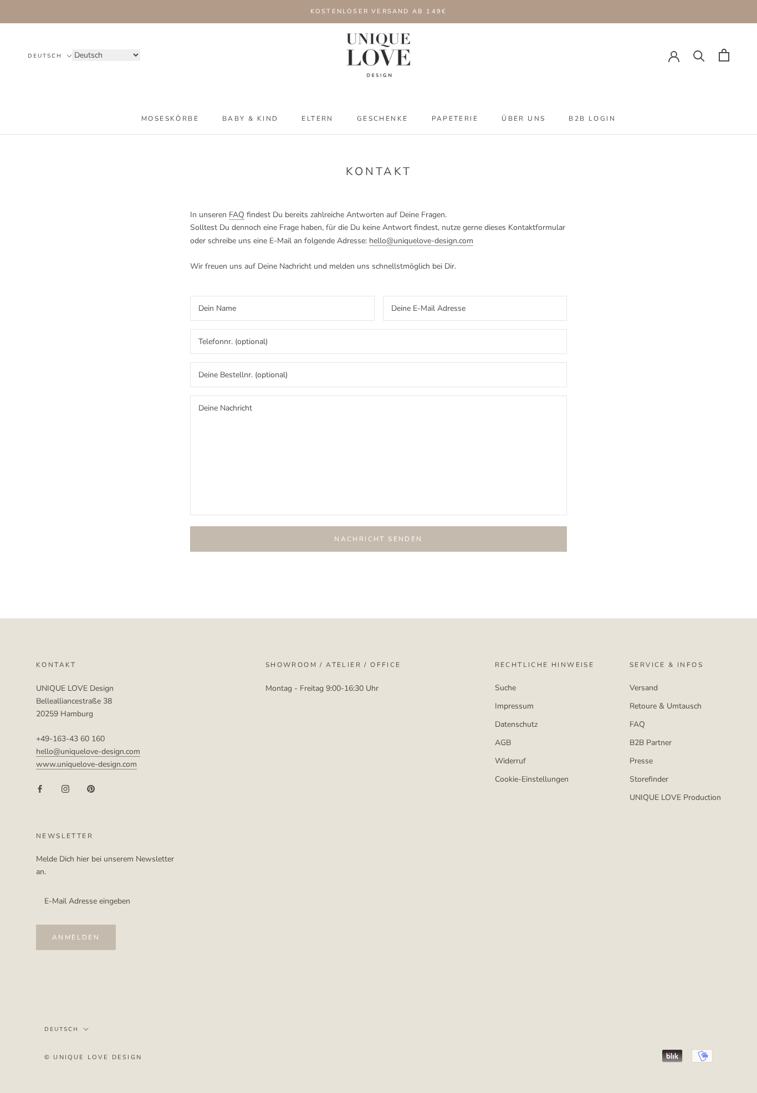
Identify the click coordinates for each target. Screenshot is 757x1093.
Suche (505, 688)
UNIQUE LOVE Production (675, 797)
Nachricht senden (378, 539)
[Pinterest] (91, 788)
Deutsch (45, 56)
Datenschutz (516, 724)
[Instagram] (65, 788)
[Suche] (699, 55)
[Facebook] (40, 788)
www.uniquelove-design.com (86, 764)
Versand (644, 688)
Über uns (523, 118)
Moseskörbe (170, 118)
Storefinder (649, 779)
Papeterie (455, 118)
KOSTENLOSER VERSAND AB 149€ (378, 11)
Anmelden (76, 937)
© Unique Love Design (93, 1057)
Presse (641, 761)
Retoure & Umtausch (666, 706)
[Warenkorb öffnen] (724, 55)
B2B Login (592, 118)
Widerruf (510, 761)
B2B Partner (651, 742)
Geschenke (382, 118)
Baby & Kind (250, 118)
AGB (503, 742)
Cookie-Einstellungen (532, 779)
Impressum (514, 706)
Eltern (317, 118)
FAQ (236, 214)
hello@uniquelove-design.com (421, 240)
